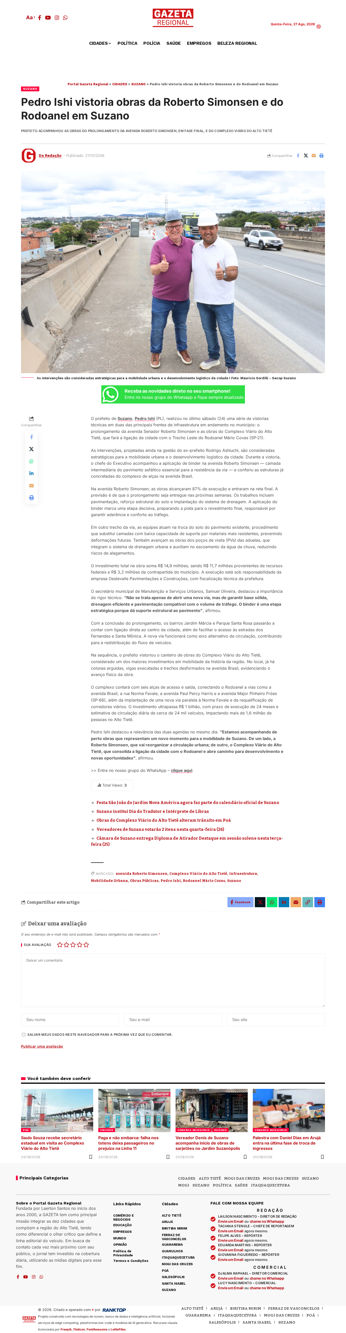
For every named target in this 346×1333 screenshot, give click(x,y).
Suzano (234, 881)
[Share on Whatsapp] (31, 461)
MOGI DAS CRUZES (242, 1178)
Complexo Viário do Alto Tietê (198, 874)
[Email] (313, 156)
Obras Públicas (144, 881)
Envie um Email (230, 1221)
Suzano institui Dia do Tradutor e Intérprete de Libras (153, 811)
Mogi (183, 1185)
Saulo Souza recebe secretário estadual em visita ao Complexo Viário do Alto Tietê (52, 1143)
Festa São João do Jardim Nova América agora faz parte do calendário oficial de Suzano (188, 802)
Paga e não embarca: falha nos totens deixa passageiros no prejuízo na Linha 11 (128, 1143)
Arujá (216, 1308)
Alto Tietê (210, 1178)
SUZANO (30, 89)
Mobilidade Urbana (109, 881)
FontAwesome (97, 1329)
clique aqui (181, 770)
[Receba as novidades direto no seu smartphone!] (110, 394)
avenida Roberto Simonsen (141, 874)
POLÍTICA (222, 1185)
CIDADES (106, 1130)
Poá (310, 1315)
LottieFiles (118, 1329)
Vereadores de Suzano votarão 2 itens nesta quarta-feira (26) (160, 829)
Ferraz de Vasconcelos (293, 1308)
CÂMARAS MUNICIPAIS (193, 1130)
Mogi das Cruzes (281, 1178)
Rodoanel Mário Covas (204, 881)
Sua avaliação (37, 945)
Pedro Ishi (145, 418)
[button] (30, 17)
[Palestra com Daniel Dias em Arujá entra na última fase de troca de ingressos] (289, 1110)
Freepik (66, 1329)
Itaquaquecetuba (237, 1315)
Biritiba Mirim (245, 1308)
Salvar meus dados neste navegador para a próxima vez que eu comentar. (99, 1034)
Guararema (198, 1315)
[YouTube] (48, 17)
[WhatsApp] (65, 17)
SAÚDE (241, 1185)
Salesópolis (222, 1322)
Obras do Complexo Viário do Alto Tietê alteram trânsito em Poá (164, 820)
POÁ (26, 1130)
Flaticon (79, 1329)
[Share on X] (305, 156)
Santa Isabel (257, 1322)
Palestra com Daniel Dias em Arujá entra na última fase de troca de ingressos (287, 1143)
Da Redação (50, 155)
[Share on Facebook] (297, 156)
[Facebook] (40, 17)
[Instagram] (57, 17)
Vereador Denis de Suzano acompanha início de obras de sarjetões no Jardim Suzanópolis (208, 1143)
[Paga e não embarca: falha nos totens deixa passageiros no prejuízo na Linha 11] (134, 1110)
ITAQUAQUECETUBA (270, 1185)
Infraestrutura (243, 874)
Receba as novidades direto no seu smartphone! (177, 391)
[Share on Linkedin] (31, 473)
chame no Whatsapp (267, 1221)
